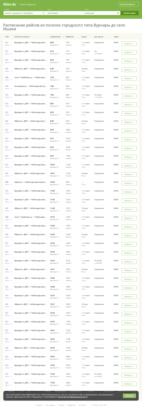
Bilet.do (9, 4)
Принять (129, 396)
